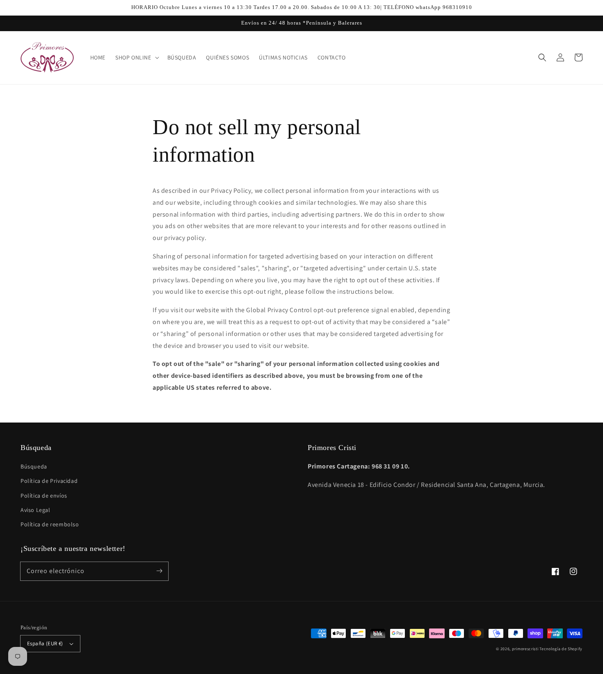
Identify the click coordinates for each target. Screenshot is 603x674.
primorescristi (525, 648)
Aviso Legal (35, 510)
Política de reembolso (50, 524)
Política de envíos (44, 495)
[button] (542, 57)
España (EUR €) (45, 643)
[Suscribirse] (159, 571)
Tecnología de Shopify (560, 648)
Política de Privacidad (49, 480)
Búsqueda (34, 466)
